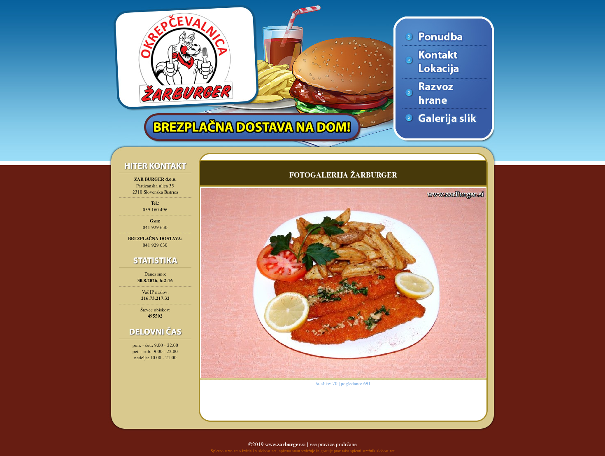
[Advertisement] (155, 385)
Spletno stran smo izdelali (232, 451)
